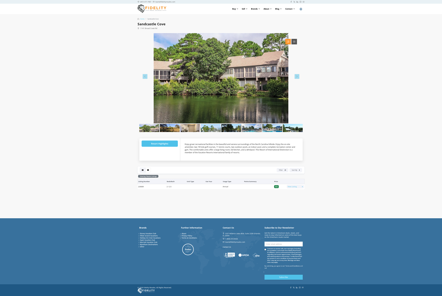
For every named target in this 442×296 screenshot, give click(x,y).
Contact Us (227, 247)
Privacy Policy (187, 236)
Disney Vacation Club (148, 233)
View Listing (295, 186)
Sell (243, 9)
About (266, 9)
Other (142, 247)
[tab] (288, 41)
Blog (277, 9)
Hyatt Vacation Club (147, 240)
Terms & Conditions (189, 238)
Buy (234, 9)
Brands (254, 9)
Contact (288, 9)
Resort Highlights (159, 143)
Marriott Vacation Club (148, 242)
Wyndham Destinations (149, 244)
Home (142, 19)
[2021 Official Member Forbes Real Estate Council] (188, 249)
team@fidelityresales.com (235, 242)
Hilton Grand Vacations (149, 236)
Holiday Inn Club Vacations (150, 238)
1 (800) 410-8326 (231, 239)
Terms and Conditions (292, 266)
